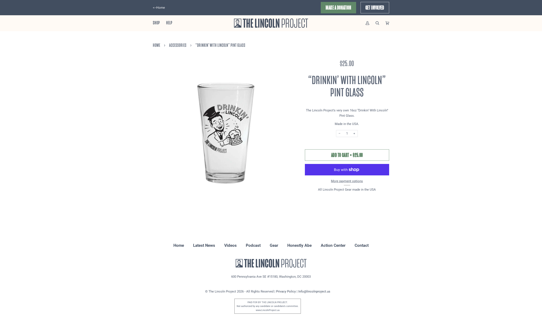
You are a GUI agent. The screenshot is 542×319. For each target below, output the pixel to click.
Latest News (204, 245)
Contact (362, 245)
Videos (230, 245)
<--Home (159, 8)
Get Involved (374, 7)
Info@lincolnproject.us (314, 291)
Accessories (178, 45)
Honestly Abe (299, 245)
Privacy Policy (286, 291)
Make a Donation (338, 7)
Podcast (253, 245)
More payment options (347, 181)
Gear (274, 245)
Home (156, 45)
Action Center (333, 245)
